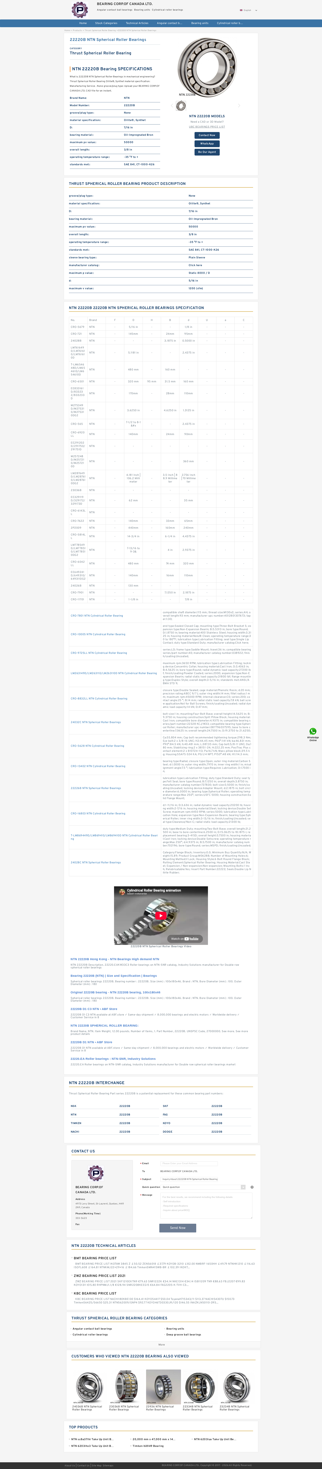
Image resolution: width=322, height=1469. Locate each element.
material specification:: (85, 120)
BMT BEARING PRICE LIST (95, 1258)
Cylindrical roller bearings (232, 23)
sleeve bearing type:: (83, 257)
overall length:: (80, 149)
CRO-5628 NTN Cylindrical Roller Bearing (97, 746)
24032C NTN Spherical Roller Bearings (96, 722)
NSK (73, 1106)
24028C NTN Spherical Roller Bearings (96, 862)
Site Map (96, 1465)
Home (83, 23)
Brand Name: (78, 98)
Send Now (178, 1228)
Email (144, 1163)
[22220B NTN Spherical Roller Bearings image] (207, 67)
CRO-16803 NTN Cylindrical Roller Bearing (98, 813)
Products (77, 30)
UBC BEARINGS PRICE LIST (207, 127)
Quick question (151, 1187)
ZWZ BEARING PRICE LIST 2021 (100, 1276)
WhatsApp (207, 143)
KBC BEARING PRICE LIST (95, 1293)
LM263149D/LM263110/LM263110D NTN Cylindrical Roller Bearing (114, 673)
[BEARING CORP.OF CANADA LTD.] (80, 9)
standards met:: (80, 164)
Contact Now (207, 135)
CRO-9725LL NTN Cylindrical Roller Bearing (99, 653)
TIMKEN (76, 1123)
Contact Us (83, 1465)
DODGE (168, 1132)
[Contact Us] (313, 734)
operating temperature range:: (90, 157)
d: (70, 281)
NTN (73, 1115)
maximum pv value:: (83, 142)
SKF (165, 1106)
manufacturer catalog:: (84, 265)
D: (71, 127)
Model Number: (80, 105)
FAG (165, 1115)
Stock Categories (106, 23)
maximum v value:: (81, 288)
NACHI (75, 1132)
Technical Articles (137, 23)
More (161, 1345)
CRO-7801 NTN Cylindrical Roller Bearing (97, 616)
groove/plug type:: (82, 113)
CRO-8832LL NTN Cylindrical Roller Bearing (99, 698)
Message (146, 1195)
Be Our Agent (207, 152)
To (143, 1171)
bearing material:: (82, 135)
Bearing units (200, 23)
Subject (145, 1179)
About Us (70, 1465)
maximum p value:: (81, 273)
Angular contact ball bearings (172, 23)
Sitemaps (108, 1465)
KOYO (167, 1123)
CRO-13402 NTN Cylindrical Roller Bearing (98, 766)
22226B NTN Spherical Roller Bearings (96, 788)
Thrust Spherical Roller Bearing (100, 30)
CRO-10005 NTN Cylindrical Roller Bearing (98, 634)
